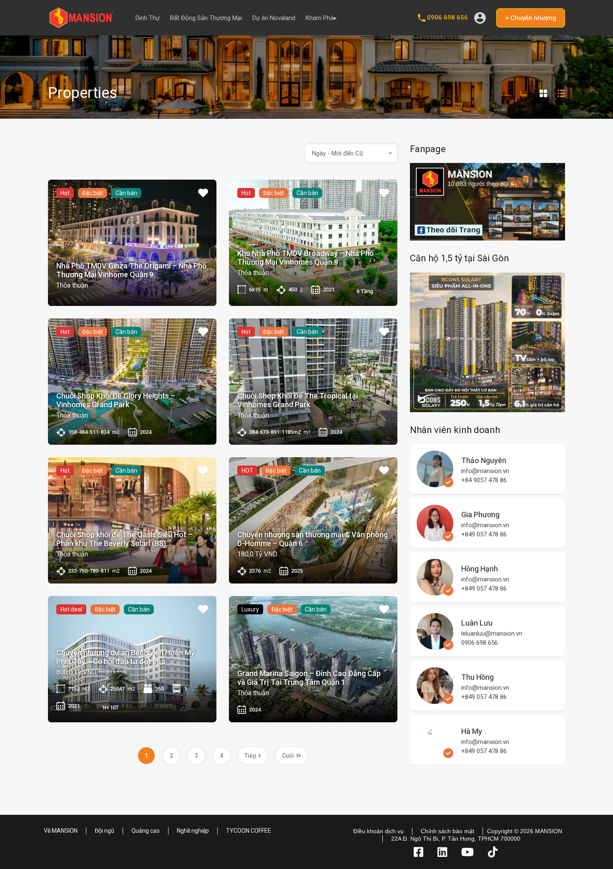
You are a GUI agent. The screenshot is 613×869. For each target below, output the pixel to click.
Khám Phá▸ (321, 18)
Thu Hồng (477, 677)
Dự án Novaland (273, 18)
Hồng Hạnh (479, 568)
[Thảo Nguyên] (435, 483)
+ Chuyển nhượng (530, 18)
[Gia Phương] (435, 537)
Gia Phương (480, 514)
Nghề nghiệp (193, 830)
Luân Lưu (476, 623)
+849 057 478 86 (484, 534)
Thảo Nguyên (483, 460)
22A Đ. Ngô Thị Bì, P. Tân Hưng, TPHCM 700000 (455, 838)
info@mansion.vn (485, 471)
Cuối (288, 755)
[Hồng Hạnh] (435, 592)
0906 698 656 (447, 17)
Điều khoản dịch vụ (378, 831)
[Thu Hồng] (435, 700)
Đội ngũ (104, 830)
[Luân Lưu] (435, 646)
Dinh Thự (148, 18)
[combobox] (351, 153)
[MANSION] (81, 25)
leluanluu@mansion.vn (491, 633)
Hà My (471, 731)
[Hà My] (435, 767)
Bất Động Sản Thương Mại (206, 18)
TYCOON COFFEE (248, 830)
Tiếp (250, 755)
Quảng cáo (145, 830)
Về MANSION (61, 830)
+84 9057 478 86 (484, 480)
